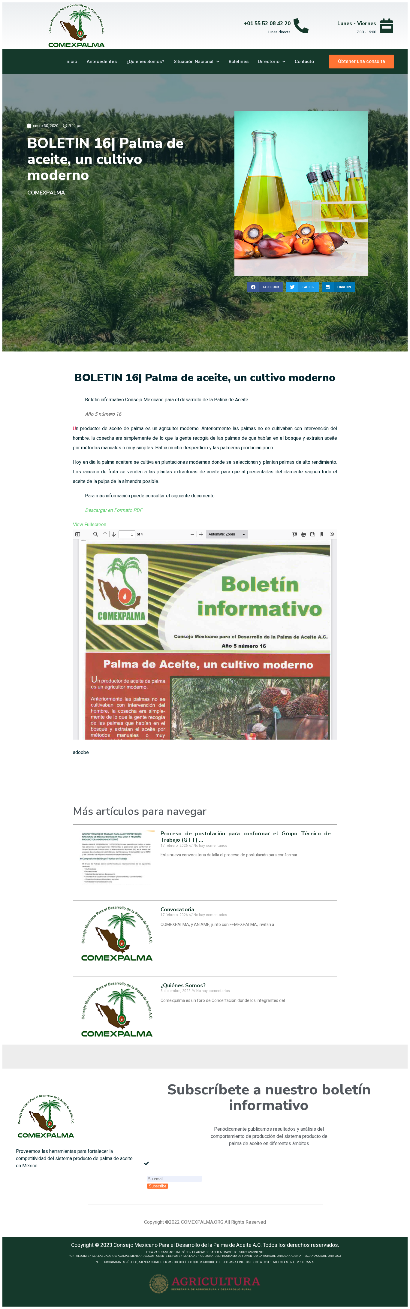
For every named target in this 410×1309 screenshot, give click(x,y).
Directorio (268, 61)
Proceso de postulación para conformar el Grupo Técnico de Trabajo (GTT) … (246, 837)
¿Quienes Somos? (145, 61)
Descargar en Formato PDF (113, 510)
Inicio (71, 61)
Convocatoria (177, 909)
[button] (265, 287)
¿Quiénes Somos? (183, 985)
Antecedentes (102, 61)
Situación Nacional (193, 61)
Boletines (239, 61)
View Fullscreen (89, 524)
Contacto (304, 61)
